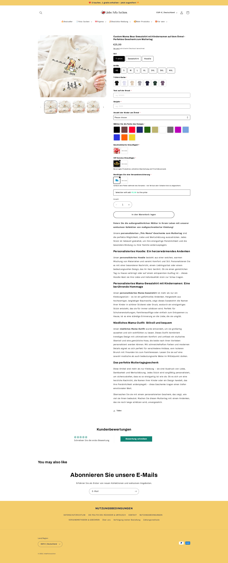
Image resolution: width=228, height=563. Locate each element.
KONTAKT (133, 515)
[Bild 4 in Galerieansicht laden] (93, 107)
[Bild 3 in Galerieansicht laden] (79, 107)
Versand (116, 49)
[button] (41, 13)
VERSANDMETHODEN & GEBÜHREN (84, 520)
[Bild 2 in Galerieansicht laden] (64, 107)
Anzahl (116, 199)
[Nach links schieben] (41, 107)
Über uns (106, 520)
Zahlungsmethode (151, 520)
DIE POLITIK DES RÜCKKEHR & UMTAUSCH (107, 515)
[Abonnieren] (136, 491)
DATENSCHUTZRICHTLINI (75, 515)
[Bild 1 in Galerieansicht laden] (50, 107)
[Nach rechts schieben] (103, 107)
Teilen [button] (119, 410)
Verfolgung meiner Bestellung (127, 520)
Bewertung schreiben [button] (136, 438)
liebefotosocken (50, 554)
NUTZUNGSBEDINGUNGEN (151, 515)
